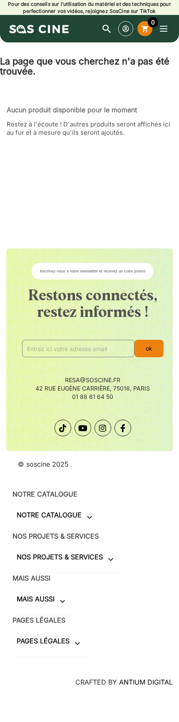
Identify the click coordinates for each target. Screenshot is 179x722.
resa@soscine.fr (92, 379)
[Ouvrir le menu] (164, 29)
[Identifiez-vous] (125, 28)
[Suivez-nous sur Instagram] (102, 428)
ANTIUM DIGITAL (146, 682)
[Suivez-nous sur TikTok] (63, 428)
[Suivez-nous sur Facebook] (122, 428)
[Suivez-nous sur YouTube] (83, 428)
